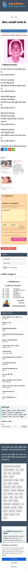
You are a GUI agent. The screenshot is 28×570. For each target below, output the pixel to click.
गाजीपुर (5, 477)
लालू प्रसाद (19, 511)
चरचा (3, 387)
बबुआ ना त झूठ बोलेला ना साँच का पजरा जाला (12, 380)
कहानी (3, 382)
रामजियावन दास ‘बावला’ (21, 35)
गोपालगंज (11, 477)
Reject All (14, 567)
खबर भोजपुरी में (16, 473)
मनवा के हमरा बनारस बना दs (8, 391)
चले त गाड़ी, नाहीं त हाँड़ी (7, 374)
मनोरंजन (3, 393)
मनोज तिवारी (6, 507)
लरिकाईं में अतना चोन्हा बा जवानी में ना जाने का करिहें (13, 386)
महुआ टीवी (14, 507)
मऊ (22, 504)
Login (5, 267)
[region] (14, 556)
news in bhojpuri (9, 470)
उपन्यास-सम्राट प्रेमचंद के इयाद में (9, 363)
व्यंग (18, 416)
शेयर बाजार (12, 514)
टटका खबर (15, 483)
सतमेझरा (5, 318)
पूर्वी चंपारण (10, 494)
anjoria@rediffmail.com (17, 450)
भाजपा (10, 501)
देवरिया (13, 487)
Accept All (14, 559)
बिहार (16, 497)
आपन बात (9, 414)
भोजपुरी (16, 501)
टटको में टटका (7, 487)
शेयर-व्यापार (11, 412)
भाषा (3, 318)
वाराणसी (6, 514)
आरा (17, 470)
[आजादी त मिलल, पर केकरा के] (19, 167)
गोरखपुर (16, 480)
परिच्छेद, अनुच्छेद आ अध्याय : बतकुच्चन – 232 (12, 317)
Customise (14, 563)
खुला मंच (5, 416)
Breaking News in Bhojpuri (12, 466)
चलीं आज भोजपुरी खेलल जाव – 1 (9, 397)
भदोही (5, 501)
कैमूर (10, 473)
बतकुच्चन (6, 497)
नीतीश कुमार (6, 490)
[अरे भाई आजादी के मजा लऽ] (6, 180)
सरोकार (9, 347)
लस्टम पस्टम (11, 511)
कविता (12, 17)
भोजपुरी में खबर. (15, 504)
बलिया (11, 497)
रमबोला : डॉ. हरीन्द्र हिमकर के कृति (9, 340)
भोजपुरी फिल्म (7, 504)
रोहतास (5, 511)
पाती (5, 494)
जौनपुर (9, 483)
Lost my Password (13, 267)
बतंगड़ (21, 494)
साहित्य (16, 17)
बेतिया (21, 497)
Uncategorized (5, 353)
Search (2, 424)
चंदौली (21, 480)
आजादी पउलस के (5, 35)
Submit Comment (19, 239)
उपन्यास (15, 414)
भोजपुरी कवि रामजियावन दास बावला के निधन (6, 168)
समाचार (14, 410)
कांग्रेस (5, 473)
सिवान (5, 518)
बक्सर (16, 494)
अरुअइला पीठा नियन (6, 351)
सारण (18, 514)
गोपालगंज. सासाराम (8, 480)
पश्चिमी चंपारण (21, 490)
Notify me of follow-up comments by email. (15, 232)
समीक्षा (21, 416)
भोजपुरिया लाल (5, 347)
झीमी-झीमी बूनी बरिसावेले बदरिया (9, 328)
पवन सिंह (13, 490)
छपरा (5, 483)
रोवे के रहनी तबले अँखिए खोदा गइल (9, 369)
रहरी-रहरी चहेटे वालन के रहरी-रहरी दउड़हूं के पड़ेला (12, 334)
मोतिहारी (20, 507)
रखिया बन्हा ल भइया (6, 323)
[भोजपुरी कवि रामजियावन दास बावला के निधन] (6, 163)
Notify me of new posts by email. (12, 235)
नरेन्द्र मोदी (19, 487)
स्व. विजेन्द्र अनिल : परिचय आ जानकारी (10, 346)
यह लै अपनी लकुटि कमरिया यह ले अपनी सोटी (12, 357)
